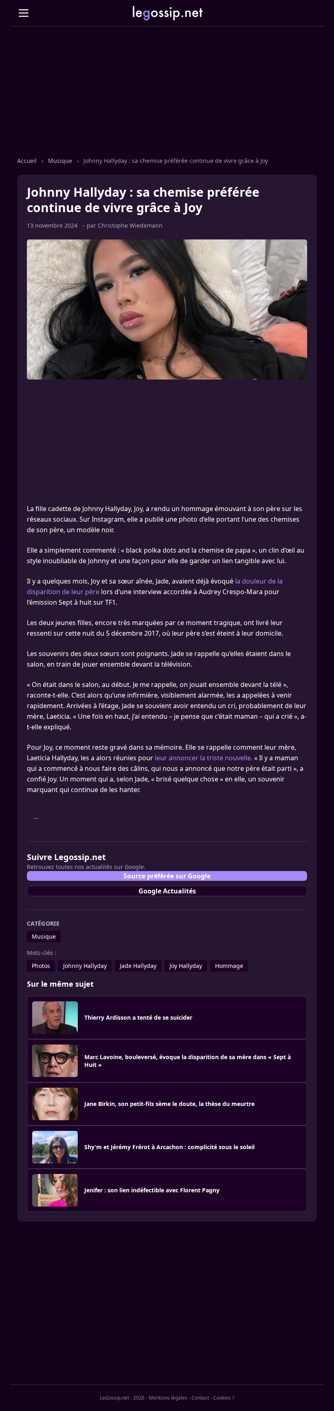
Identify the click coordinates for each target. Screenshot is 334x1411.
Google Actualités (167, 891)
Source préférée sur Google (167, 875)
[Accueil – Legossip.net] (167, 13)
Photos (41, 966)
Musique (61, 161)
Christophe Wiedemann (130, 225)
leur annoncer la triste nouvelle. (204, 757)
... (35, 816)
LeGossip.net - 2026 (122, 1397)
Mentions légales (168, 1397)
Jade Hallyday (138, 966)
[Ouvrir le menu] (23, 13)
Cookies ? (223, 1398)
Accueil (27, 161)
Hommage (229, 966)
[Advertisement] (167, 100)
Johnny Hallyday (85, 966)
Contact (200, 1397)
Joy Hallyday (185, 966)
